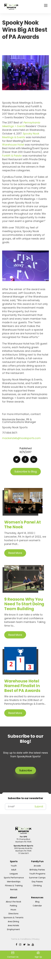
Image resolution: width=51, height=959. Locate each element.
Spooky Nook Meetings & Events (20, 135)
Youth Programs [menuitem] (37, 873)
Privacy (36, 939)
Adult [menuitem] (13, 869)
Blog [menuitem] (37, 901)
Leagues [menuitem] (14, 873)
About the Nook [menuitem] (13, 901)
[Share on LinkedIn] (33, 459)
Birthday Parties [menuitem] (37, 869)
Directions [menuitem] (13, 913)
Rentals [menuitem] (13, 889)
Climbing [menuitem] (37, 885)
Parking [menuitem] (13, 905)
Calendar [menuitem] (37, 905)
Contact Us (12, 956)
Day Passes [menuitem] (37, 881)
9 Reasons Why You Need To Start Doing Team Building (24, 604)
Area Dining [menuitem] (13, 921)
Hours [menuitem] (13, 909)
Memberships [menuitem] (13, 881)
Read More (15, 553)
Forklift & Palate (12, 155)
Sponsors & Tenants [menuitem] (13, 917)
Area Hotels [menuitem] (13, 925)
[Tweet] (16, 459)
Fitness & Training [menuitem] (14, 885)
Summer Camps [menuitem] (37, 877)
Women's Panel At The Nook (22, 524)
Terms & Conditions (21, 939)
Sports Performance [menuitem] (14, 877)
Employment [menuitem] (13, 929)
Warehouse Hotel (13, 144)
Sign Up (38, 956)
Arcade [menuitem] (37, 865)
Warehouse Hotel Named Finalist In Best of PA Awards (22, 685)
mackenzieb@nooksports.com (21, 438)
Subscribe (25, 770)
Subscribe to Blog (25, 471)
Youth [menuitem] (14, 865)
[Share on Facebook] (25, 459)
